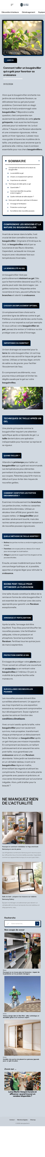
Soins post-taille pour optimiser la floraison (23, 200)
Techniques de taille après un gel (20, 184)
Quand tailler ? (15, 187)
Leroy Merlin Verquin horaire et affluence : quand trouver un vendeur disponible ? (22, 1094)
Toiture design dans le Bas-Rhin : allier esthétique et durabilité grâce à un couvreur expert (21, 1016)
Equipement (7, 842)
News (4, 970)
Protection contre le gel (18, 207)
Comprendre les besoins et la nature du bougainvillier (22, 169)
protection (10, 668)
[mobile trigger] (13, 5)
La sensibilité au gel (16, 173)
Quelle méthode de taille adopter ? (22, 197)
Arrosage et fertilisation (18, 204)
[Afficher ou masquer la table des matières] (33, 160)
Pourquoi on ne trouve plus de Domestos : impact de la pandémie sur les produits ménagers (21, 973)
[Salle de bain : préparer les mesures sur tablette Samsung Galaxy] (22, 878)
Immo (4, 1013)
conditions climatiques (13, 718)
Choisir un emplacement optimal (21, 177)
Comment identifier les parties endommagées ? (20, 192)
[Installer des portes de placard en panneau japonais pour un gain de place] (22, 1038)
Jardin (10, 60)
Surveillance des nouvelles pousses (22, 211)
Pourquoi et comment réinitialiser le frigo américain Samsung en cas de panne (20, 847)
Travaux (6, 892)
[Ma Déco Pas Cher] (24, 5)
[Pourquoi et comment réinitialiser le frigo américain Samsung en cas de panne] (22, 828)
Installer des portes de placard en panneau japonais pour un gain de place (21, 1060)
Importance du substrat (18, 180)
